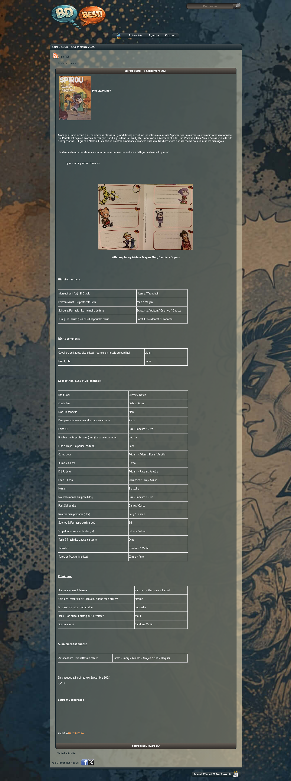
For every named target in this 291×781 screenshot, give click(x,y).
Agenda (154, 35)
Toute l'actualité (67, 63)
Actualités (135, 35)
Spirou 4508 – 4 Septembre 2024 (146, 71)
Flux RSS (64, 57)
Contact (170, 35)
